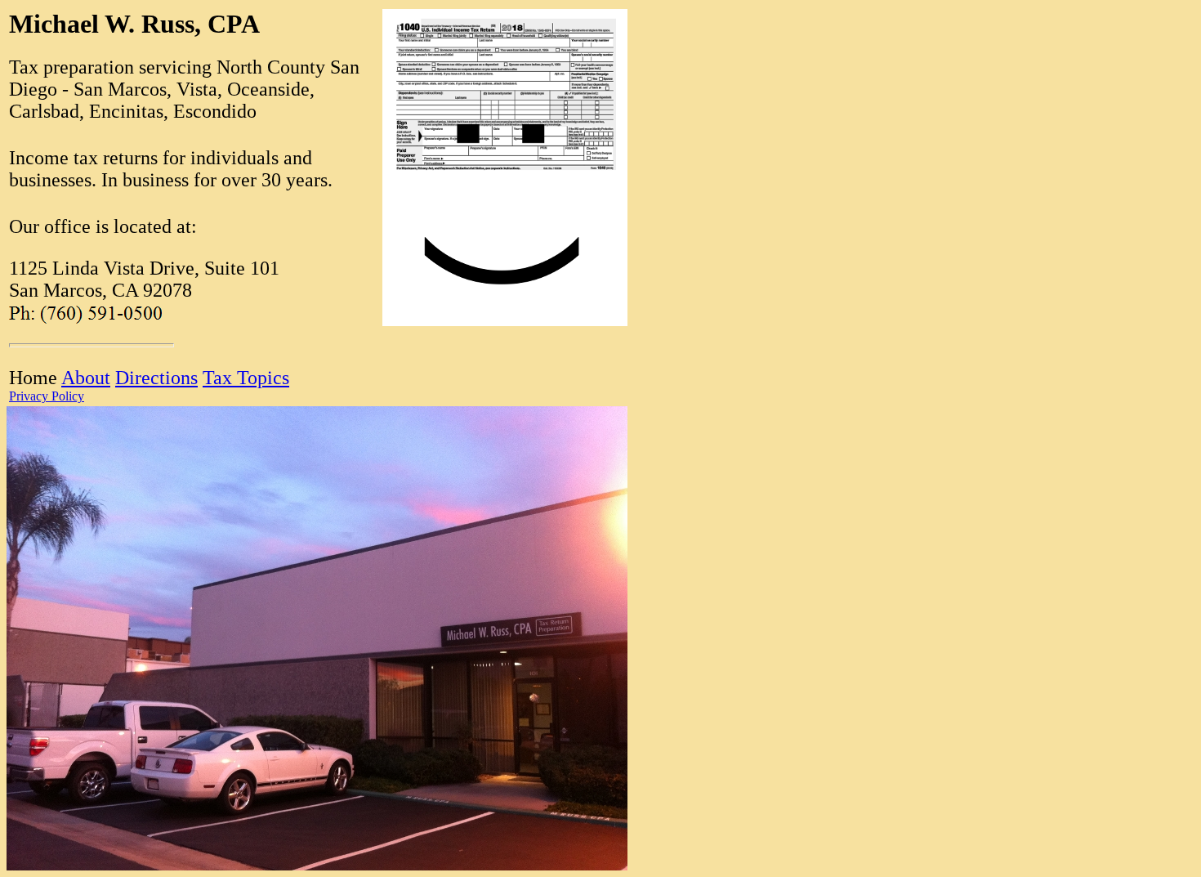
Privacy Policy (46, 396)
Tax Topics (246, 377)
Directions (156, 377)
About (85, 377)
